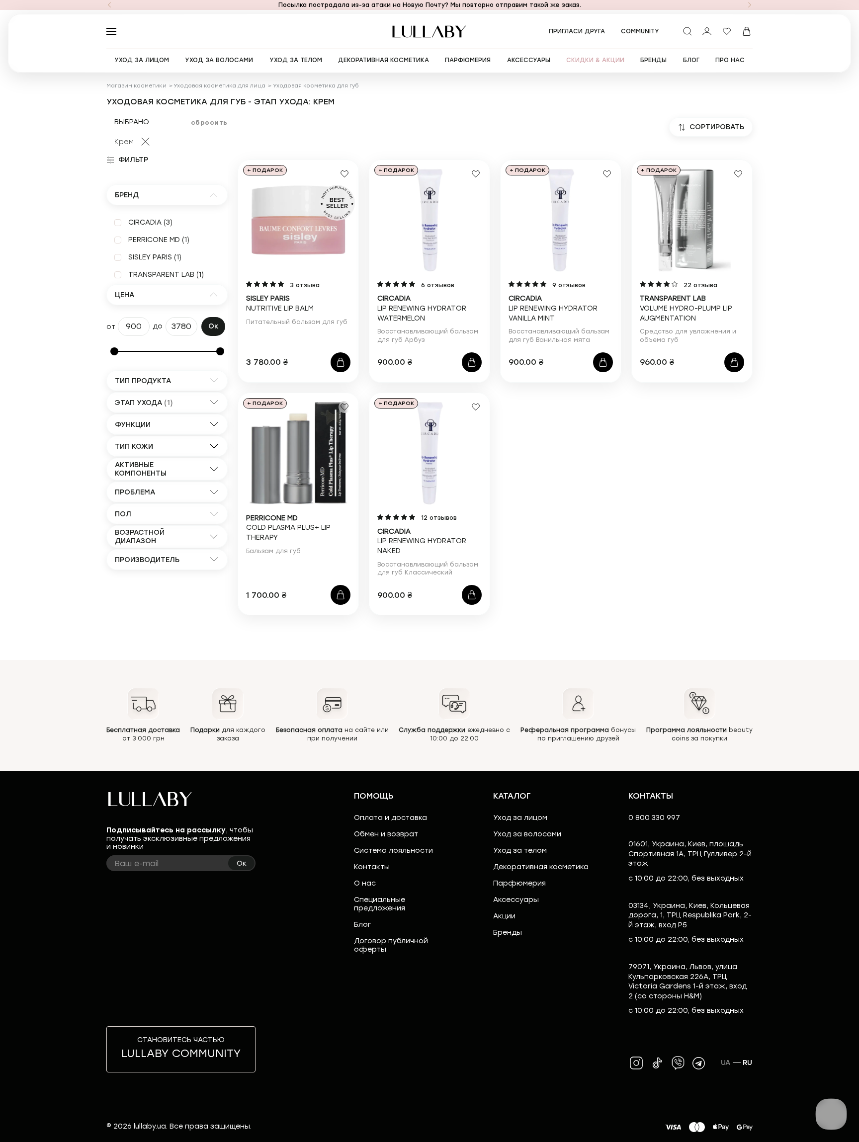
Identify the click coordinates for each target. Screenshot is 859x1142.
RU (748, 1063)
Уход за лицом (520, 818)
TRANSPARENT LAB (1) (166, 274)
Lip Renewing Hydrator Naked (421, 541)
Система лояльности (393, 850)
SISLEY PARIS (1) (154, 257)
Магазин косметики (136, 85)
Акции (504, 916)
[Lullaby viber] (678, 1063)
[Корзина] (747, 31)
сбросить (209, 122)
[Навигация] (109, 5)
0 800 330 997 (654, 818)
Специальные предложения (379, 904)
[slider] (114, 351)
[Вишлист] (727, 31)
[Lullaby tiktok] (657, 1063)
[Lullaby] (429, 31)
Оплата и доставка (390, 818)
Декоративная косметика (541, 867)
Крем (124, 142)
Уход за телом (520, 850)
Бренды (507, 932)
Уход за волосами (527, 834)
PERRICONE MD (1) (158, 240)
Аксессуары (516, 900)
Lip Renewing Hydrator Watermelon (421, 308)
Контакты (372, 867)
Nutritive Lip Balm (280, 303)
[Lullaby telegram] (699, 1063)
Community (640, 31)
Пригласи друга (577, 31)
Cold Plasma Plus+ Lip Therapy (288, 528)
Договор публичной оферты (391, 945)
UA (726, 1063)
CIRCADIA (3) (150, 222)
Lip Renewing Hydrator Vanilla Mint (553, 308)
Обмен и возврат (386, 834)
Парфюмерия (519, 883)
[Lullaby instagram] (636, 1063)
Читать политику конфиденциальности (460, 1126)
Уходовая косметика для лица (219, 85)
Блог (362, 924)
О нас (365, 883)
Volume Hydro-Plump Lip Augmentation (686, 308)
